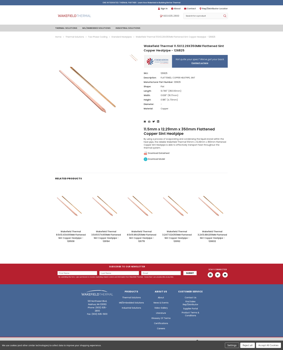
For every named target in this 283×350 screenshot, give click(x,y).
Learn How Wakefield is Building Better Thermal (159, 2)
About (177, 8)
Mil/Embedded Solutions (96, 28)
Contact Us (190, 297)
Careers (161, 328)
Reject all (247, 345)
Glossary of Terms (161, 318)
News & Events (161, 302)
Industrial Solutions (128, 28)
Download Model (156, 159)
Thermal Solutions (66, 28)
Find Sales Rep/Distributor (190, 303)
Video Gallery (161, 307)
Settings (232, 345)
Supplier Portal (190, 308)
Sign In (164, 8)
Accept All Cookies (268, 345)
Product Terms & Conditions (190, 314)
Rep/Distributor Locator (215, 8)
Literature (161, 313)
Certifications (161, 323)
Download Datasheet (158, 153)
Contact (191, 8)
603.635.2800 (171, 16)
